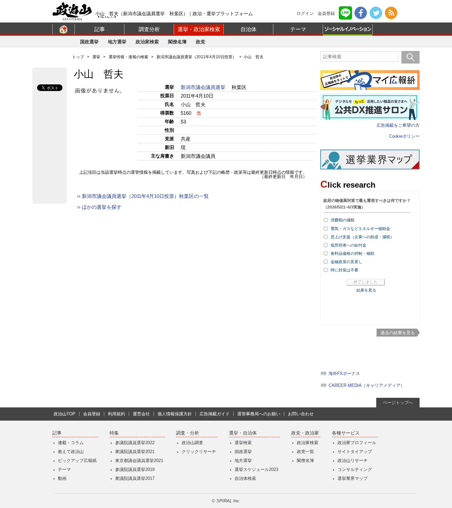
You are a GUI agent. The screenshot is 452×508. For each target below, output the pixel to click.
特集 (114, 433)
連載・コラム (71, 442)
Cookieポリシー (404, 136)
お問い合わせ (301, 413)
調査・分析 (187, 433)
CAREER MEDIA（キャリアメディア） (367, 385)
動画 (62, 478)
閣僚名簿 (177, 41)
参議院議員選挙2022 (135, 442)
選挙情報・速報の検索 (128, 57)
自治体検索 (245, 478)
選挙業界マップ (353, 478)
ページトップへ (398, 402)
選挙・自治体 (243, 433)
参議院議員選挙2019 (135, 469)
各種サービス (346, 433)
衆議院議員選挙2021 (135, 451)
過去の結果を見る (398, 332)
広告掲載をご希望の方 (398, 125)
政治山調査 (192, 442)
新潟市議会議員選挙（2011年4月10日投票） (196, 57)
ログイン (305, 13)
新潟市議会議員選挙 (204, 87)
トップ (78, 57)
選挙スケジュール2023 (256, 469)
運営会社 (141, 413)
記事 (99, 29)
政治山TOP (64, 413)
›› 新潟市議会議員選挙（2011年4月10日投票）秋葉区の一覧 (143, 196)
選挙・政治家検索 (199, 29)
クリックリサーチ (199, 451)
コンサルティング (355, 469)
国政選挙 (89, 41)
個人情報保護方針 (175, 413)
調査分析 (149, 29)
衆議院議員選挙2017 (135, 478)
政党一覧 (305, 451)
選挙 (96, 57)
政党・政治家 (305, 433)
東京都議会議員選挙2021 (139, 460)
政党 (200, 41)
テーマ (298, 29)
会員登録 (326, 13)
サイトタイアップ (355, 451)
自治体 (248, 29)
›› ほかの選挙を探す (99, 207)
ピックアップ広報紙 (77, 460)
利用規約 (116, 413)
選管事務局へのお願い (258, 413)
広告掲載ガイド (215, 413)
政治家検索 (147, 41)
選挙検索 (243, 442)
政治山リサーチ (353, 460)
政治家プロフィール (357, 442)
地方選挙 (117, 41)
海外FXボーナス (344, 373)
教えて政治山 (71, 451)
